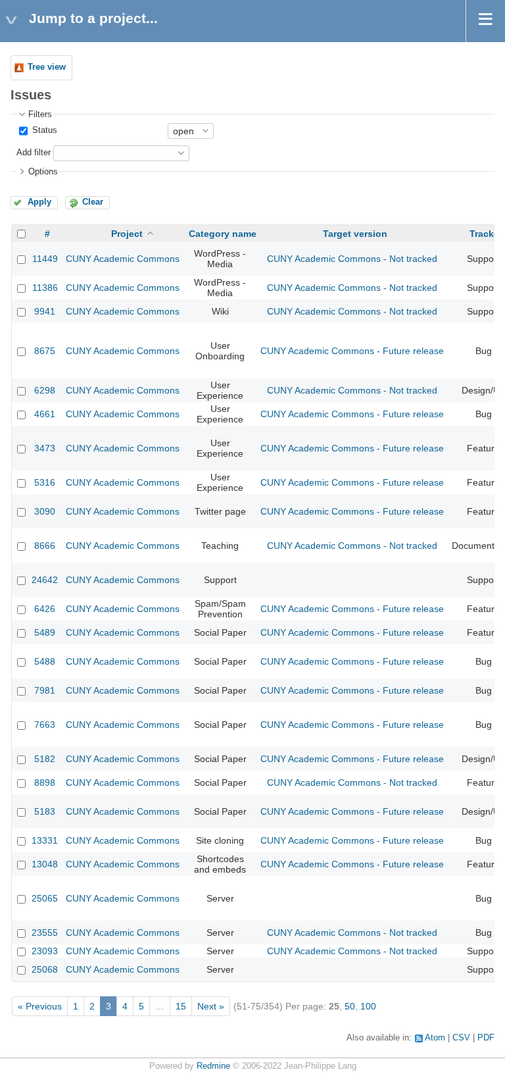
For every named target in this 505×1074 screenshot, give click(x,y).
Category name (222, 233)
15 (181, 1006)
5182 (44, 759)
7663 (44, 724)
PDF (485, 1037)
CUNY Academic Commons (123, 258)
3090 (44, 511)
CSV (461, 1037)
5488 (44, 661)
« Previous (40, 1006)
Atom (435, 1037)
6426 (44, 608)
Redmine (213, 1066)
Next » (210, 1006)
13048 (45, 864)
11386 (45, 287)
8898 (44, 782)
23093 (45, 951)
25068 (45, 969)
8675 (44, 350)
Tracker (485, 233)
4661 (44, 414)
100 (368, 1006)
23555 (45, 932)
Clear (92, 202)
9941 (44, 311)
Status (43, 130)
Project (127, 233)
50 (350, 1006)
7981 (44, 690)
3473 (44, 448)
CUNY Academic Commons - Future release (352, 350)
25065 (45, 898)
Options (43, 171)
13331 (45, 840)
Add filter (33, 152)
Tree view (47, 67)
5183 (44, 811)
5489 (44, 632)
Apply (39, 202)
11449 (45, 258)
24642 (45, 580)
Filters (40, 114)
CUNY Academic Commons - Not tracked (352, 258)
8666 (44, 545)
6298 (44, 390)
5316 (44, 482)
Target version (355, 233)
